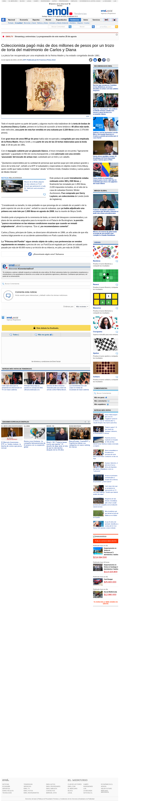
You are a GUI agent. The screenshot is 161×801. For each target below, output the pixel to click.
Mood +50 (50, 426)
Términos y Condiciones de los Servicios (65, 799)
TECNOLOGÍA (7, 793)
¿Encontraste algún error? (48, 254)
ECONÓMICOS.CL (107, 784)
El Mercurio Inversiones (12, 426)
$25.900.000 (110, 582)
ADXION (103, 786)
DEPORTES (6, 788)
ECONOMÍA (6, 786)
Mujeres (80, 23)
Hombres (73, 23)
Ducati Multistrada (110, 592)
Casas (98, 1)
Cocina (86, 23)
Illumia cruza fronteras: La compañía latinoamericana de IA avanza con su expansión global (34, 444)
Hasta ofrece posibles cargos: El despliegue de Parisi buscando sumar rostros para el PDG (104, 158)
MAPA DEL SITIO (51, 793)
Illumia (27, 426)
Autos (54, 1)
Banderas (96, 261)
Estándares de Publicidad (86, 799)
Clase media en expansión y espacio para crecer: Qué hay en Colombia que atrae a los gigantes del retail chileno (105, 180)
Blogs (22, 1)
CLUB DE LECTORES (75, 784)
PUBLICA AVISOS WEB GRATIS (105, 541)
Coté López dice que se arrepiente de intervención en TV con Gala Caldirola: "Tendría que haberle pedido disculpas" (12, 390)
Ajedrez (96, 353)
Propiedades (63, 1)
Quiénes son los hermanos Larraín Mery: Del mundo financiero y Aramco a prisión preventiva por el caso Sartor (105, 135)
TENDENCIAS (28, 784)
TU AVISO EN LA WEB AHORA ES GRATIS (106, 603)
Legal (29, 1)
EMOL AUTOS (50, 784)
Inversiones (45, 1)
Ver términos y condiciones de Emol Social (46, 361)
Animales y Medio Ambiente (58, 23)
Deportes (36, 20)
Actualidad (19, 23)
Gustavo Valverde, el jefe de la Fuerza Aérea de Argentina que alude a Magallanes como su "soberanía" (105, 467)
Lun (115, 1)
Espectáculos (61, 20)
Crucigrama (97, 332)
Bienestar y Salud (30, 23)
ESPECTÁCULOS (7, 790)
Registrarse (112, 13)
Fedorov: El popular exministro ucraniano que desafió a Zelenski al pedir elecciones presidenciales (105, 211)
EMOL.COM (71, 786)
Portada (10, 23)
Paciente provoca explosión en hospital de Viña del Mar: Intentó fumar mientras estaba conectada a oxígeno (105, 442)
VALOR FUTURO (106, 788)
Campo (36, 1)
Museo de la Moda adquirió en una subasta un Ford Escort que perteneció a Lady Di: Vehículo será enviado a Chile (35, 186)
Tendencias (74, 20)
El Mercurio (13, 1)
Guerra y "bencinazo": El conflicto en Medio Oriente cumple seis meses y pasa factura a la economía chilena (105, 111)
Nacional (11, 20)
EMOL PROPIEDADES (53, 786)
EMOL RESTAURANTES (31, 793)
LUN (84, 788)
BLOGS (70, 790)
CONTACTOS (50, 790)
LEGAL (70, 793)
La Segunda (107, 1)
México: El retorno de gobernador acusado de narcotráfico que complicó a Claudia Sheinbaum (105, 233)
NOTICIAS (5, 784)
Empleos (74, 1)
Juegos (97, 242)
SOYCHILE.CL (87, 793)
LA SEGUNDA (87, 790)
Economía (24, 20)
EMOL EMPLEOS (51, 788)
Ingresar (104, 13)
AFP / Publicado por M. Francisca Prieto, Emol (39, 60)
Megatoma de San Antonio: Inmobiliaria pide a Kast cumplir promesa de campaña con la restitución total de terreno (105, 503)
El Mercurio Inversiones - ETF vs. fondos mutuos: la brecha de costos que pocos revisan (11, 445)
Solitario (96, 377)
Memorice (97, 308)
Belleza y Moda (42, 23)
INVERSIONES (88, 786)
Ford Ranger (108, 579)
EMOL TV (27, 788)
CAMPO (85, 784)
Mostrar (59, 6)
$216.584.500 (100, 557)
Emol (4, 1)
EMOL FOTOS (28, 790)
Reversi (96, 284)
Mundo (48, 20)
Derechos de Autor (31, 799)
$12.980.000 (110, 594)
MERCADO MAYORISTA (105, 791)
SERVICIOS (27, 786)
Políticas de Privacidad (45, 799)
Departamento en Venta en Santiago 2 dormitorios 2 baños (111, 567)
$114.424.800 (110, 572)
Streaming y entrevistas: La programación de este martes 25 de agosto (46, 36)
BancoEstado (75, 426)
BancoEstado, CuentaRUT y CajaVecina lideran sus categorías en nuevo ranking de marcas (79, 444)
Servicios (96, 20)
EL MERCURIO (72, 788)
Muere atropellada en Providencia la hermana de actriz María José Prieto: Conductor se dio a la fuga (105, 454)
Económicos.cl (85, 1)
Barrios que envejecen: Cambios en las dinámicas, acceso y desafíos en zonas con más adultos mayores (105, 87)
